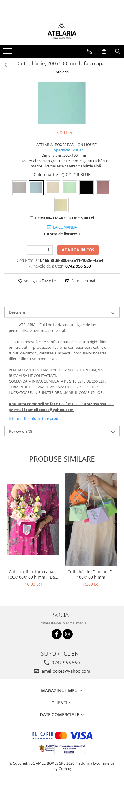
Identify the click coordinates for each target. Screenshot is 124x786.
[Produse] (8, 52)
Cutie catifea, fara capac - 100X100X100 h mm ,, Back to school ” (33, 574)
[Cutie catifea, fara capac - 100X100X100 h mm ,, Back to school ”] (33, 519)
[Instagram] (68, 634)
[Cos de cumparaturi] (104, 51)
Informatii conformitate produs (35, 418)
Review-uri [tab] (20, 431)
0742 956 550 (65, 663)
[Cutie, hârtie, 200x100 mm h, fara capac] (62, 103)
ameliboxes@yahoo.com (65, 671)
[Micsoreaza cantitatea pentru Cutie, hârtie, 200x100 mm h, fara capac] (31, 250)
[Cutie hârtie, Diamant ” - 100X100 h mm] (91, 519)
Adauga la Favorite (39, 281)
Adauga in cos (78, 250)
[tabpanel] (62, 103)
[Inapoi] (4, 65)
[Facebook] (57, 634)
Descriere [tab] (17, 312)
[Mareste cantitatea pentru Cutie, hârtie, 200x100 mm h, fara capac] (48, 250)
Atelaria (62, 71)
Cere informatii (83, 281)
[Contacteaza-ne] (89, 51)
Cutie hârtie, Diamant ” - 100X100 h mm (90, 574)
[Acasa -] (62, 31)
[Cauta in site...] (117, 51)
